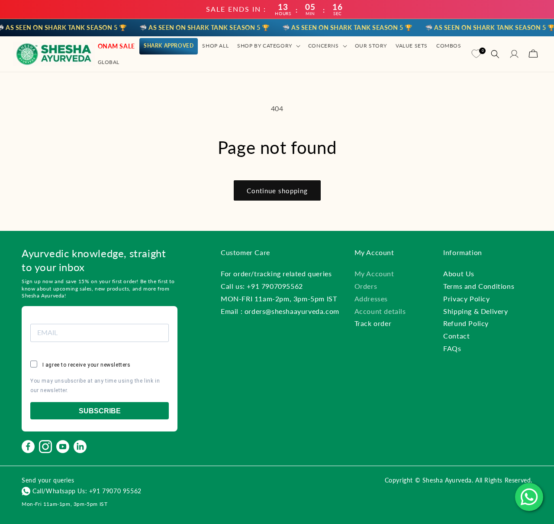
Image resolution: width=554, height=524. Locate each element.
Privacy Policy (466, 298)
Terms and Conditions (478, 286)
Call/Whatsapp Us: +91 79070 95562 (87, 491)
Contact (456, 336)
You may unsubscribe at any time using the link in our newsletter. (95, 385)
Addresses (371, 298)
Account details (380, 311)
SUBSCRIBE (100, 411)
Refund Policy (466, 323)
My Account (374, 273)
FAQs (452, 348)
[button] (268, 46)
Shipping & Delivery (475, 311)
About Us (458, 273)
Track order (373, 323)
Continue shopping (277, 191)
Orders (365, 286)
